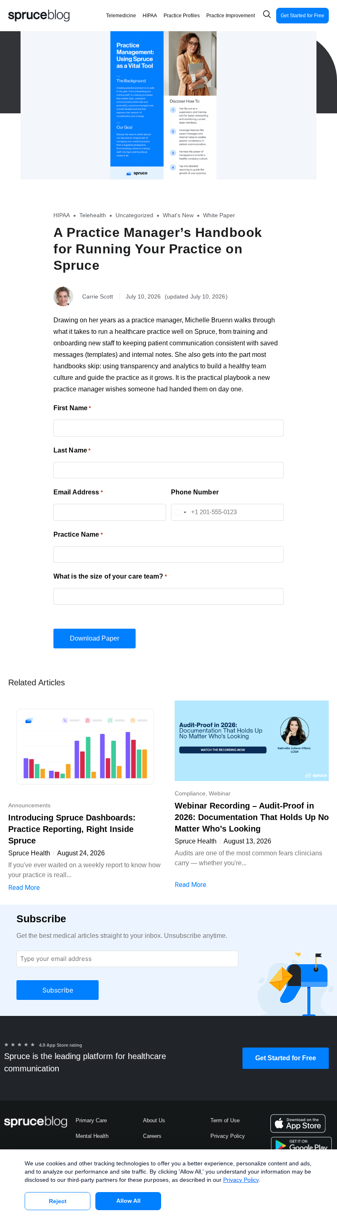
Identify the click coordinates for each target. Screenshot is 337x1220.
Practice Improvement (230, 15)
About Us (154, 1120)
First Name (72, 408)
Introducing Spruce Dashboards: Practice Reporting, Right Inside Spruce (72, 829)
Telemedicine (121, 15)
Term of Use (225, 1120)
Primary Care (91, 1120)
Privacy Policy (227, 1136)
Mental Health (92, 1136)
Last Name (71, 450)
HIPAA (150, 15)
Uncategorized (134, 215)
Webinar (220, 793)
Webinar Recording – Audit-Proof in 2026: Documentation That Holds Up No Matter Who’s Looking (252, 817)
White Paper (219, 215)
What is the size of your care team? (110, 576)
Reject (58, 1201)
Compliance (190, 793)
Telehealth (92, 215)
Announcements (29, 805)
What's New (178, 215)
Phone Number (195, 492)
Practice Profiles (182, 15)
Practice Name (78, 534)
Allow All (128, 1200)
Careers (152, 1136)
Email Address (78, 492)
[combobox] (180, 512)
